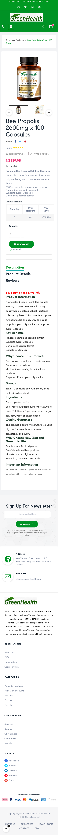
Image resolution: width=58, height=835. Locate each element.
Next (49, 113)
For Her (8, 700)
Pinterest (25, 141)
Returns (8, 729)
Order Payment (11, 666)
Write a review (39, 153)
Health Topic (46, 824)
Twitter (12, 765)
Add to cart (23, 244)
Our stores (27, 824)
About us (9, 652)
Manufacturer (11, 662)
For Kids (8, 695)
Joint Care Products (14, 690)
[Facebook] (18, 7)
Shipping (8, 724)
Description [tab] (15, 267)
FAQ (6, 657)
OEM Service (10, 733)
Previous (9, 113)
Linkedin (13, 770)
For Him (8, 705)
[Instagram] (32, 7)
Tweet (20, 141)
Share (15, 141)
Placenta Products (13, 686)
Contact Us (10, 738)
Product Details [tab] (18, 274)
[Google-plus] (39, 7)
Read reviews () (16, 153)
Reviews (12, 280)
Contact (24, 828)
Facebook (14, 760)
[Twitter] (25, 7)
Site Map (8, 743)
